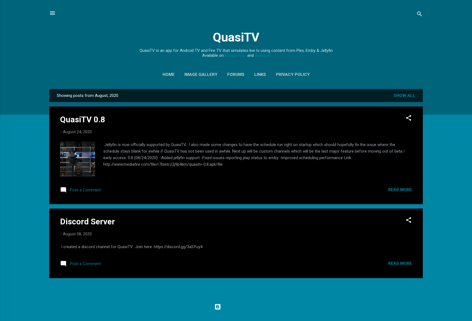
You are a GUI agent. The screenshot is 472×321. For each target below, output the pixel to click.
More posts (236, 289)
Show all (404, 95)
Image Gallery (200, 74)
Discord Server (87, 221)
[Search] (419, 15)
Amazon (262, 55)
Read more (400, 189)
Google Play (235, 55)
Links (260, 74)
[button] (408, 119)
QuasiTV (236, 37)
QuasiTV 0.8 (82, 119)
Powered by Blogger (239, 306)
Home (169, 74)
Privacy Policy (293, 74)
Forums (235, 74)
